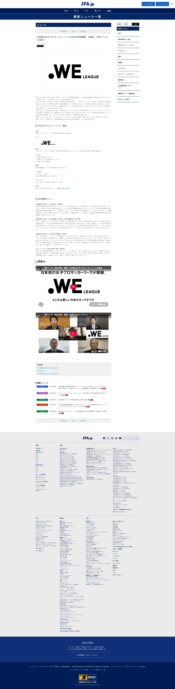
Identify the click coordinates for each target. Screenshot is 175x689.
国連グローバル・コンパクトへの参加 (94, 571)
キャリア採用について (97, 669)
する (87, 11)
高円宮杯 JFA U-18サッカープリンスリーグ (96, 453)
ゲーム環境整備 (89, 538)
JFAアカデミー (89, 539)
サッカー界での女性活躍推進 (92, 552)
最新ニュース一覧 (88, 16)
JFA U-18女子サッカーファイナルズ (121, 456)
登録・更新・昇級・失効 (65, 554)
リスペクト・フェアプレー (126, 74)
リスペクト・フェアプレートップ (67, 590)
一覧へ (73, 31)
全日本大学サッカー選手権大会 (67, 470)
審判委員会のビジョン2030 (66, 522)
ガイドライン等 (63, 566)
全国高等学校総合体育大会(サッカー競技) (95, 457)
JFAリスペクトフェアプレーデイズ (68, 611)
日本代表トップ (39, 448)
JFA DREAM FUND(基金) (65, 628)
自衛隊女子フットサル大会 (119, 490)
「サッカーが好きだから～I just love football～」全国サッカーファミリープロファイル (46, 543)
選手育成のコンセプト (91, 522)
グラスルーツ (122, 51)
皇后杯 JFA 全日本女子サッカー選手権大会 (122, 450)
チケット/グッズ (162, 4)
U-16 (37, 461)
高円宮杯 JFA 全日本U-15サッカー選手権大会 (96, 467)
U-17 (37, 459)
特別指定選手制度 (90, 536)
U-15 (37, 462)
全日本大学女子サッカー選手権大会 (121, 454)
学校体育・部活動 (40, 538)
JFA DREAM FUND (117, 543)
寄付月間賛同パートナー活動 (92, 572)
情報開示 (115, 532)
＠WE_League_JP (62, 188)
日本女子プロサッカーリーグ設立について (48, 373)
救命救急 (62, 573)
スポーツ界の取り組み (65, 610)
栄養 (61, 581)
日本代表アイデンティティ (42, 489)
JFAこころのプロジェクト (92, 557)
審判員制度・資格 (64, 527)
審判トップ (62, 521)
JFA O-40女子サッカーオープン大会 (121, 453)
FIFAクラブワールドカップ (66, 486)
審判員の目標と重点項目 (65, 535)
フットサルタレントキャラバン (93, 535)
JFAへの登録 (148, 4)
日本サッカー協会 (123, 99)
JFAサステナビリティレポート (93, 569)
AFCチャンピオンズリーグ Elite (67, 457)
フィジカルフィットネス (65, 560)
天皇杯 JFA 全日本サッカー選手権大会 (68, 453)
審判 (119, 57)
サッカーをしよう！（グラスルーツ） (44, 521)
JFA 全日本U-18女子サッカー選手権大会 (122, 457)
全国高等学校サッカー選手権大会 (93, 456)
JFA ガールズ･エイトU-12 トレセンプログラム (96, 532)
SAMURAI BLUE (39, 452)
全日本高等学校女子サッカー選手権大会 (122, 463)
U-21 (37, 455)
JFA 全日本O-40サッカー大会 (119, 476)
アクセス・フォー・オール (119, 539)
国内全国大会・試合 (124, 39)
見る (76, 11)
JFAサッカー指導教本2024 (66, 550)
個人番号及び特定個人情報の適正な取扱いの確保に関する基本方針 (90, 666)
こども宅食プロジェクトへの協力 (93, 568)
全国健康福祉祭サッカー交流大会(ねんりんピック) (124, 483)
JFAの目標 (115, 526)
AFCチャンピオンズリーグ (66, 455)
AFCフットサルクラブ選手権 (119, 500)
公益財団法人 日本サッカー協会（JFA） (48, 367)
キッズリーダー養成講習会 (42, 536)
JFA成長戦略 (115, 527)
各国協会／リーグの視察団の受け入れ (94, 584)
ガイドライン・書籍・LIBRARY (67, 587)
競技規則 (62, 532)
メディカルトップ (64, 569)
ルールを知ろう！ (117, 507)
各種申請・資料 (63, 556)
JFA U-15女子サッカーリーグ (119, 462)
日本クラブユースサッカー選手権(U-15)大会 (96, 472)
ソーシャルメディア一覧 (131, 438)
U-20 (37, 467)
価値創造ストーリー (117, 535)
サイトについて (34, 666)
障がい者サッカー (40, 539)
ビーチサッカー (39, 483)
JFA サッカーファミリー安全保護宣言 (68, 593)
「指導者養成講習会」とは (66, 542)
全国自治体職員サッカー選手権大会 (68, 466)
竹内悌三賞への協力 (90, 559)
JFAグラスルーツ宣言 (40, 522)
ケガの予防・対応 (64, 583)
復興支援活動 (89, 566)
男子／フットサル (40, 476)
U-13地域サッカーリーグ (92, 470)
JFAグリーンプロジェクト (92, 549)
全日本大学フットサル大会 (119, 491)
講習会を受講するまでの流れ (66, 543)
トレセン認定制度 (90, 524)
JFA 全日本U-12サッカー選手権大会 (94, 479)
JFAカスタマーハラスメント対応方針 (135, 666)
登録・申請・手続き (117, 530)
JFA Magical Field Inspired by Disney (44, 526)
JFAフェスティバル (40, 541)
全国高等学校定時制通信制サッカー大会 (95, 459)
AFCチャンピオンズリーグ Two (67, 458)
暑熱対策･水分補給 (64, 572)
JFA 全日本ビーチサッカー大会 (120, 504)
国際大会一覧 (63, 450)
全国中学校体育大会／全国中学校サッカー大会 (96, 469)
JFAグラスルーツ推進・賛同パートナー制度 (46, 546)
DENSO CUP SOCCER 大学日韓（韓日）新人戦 (71, 478)
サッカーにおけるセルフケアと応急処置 (69, 584)
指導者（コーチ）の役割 (65, 539)
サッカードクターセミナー (66, 575)
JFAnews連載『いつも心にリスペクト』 (69, 605)
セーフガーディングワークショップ (68, 617)
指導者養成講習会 (64, 545)
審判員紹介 (62, 529)
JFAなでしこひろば (40, 527)
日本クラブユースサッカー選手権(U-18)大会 (96, 460)
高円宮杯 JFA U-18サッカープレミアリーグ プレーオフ (98, 454)
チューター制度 (63, 557)
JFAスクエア (38, 533)
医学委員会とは (63, 586)
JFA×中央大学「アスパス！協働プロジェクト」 (96, 555)
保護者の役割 (63, 604)
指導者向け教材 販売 (64, 551)
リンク (114, 572)
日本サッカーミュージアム (126, 45)
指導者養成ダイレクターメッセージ (68, 540)
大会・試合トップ (64, 448)
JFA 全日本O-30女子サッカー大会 (120, 451)
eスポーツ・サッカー (40, 487)
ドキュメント (116, 558)
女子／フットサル (40, 479)
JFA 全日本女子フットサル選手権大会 (121, 488)
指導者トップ (63, 537)
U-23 (37, 453)
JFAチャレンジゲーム (40, 529)
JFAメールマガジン (117, 574)
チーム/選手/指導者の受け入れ (93, 583)
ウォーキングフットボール (42, 532)
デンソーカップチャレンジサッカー (68, 475)
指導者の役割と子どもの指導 (66, 602)
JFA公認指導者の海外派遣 (66, 563)
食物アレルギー (63, 580)
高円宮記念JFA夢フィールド (92, 542)
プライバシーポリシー (117, 666)
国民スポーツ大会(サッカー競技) (67, 460)
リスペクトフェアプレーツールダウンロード (70, 621)
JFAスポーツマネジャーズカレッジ (94, 562)
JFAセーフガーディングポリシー (67, 594)
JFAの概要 (115, 524)
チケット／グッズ (117, 563)
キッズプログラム (40, 535)
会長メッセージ (116, 522)
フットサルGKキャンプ (91, 533)
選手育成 (121, 80)
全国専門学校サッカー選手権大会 (67, 484)
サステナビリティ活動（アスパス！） (121, 536)
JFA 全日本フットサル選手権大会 (120, 487)
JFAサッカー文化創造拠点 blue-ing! (121, 509)
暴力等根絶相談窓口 (64, 622)
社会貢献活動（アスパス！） (125, 87)
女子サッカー (41, 370)
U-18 (37, 458)
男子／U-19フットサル (41, 477)
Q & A (114, 570)
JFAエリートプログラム (91, 527)
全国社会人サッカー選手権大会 (67, 464)
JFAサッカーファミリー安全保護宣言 (94, 554)
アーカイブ (73, 669)
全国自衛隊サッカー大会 (65, 467)
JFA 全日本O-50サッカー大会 (119, 478)
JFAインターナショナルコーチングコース (69, 565)
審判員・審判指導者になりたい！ (67, 526)
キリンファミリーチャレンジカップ (44, 530)
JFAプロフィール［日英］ (118, 544)
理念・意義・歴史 (64, 553)
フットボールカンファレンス (66, 548)
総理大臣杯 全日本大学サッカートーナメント (70, 472)
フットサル (115, 553)
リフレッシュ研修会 (64, 546)
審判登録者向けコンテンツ (66, 530)
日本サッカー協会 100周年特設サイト (121, 538)
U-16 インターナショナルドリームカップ (95, 463)
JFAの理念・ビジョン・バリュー (87, 655)
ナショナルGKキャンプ (91, 529)
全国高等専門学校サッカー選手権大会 (68, 481)
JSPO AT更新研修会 (64, 577)
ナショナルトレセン (90, 526)
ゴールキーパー (63, 559)
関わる (98, 11)
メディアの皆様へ (84, 669)
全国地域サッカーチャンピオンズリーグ (69, 461)
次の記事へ (83, 31)
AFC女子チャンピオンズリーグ (120, 470)
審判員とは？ (63, 524)
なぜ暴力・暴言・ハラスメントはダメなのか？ (70, 601)
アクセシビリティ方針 (46, 666)
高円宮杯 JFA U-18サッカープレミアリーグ (96, 451)
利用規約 (56, 666)
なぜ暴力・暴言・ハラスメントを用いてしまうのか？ (72, 599)
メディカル (121, 68)
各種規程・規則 (116, 529)
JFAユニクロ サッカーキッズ (42, 524)
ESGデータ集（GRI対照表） (119, 533)
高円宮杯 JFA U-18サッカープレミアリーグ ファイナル (98, 450)
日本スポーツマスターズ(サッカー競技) (69, 469)
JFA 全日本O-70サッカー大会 (119, 481)
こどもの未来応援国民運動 (92, 560)
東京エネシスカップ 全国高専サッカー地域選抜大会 (71, 483)
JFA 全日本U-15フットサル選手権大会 (121, 494)
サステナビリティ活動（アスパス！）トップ (96, 548)
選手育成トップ (89, 521)
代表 (66, 11)
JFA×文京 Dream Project (118, 541)
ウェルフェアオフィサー (65, 613)
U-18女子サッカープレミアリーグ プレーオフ (123, 459)
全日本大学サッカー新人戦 (66, 474)
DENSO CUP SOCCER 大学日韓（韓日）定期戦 (71, 477)
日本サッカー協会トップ (118, 521)
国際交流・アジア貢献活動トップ (93, 575)
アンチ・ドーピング (64, 578)
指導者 (120, 62)
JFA (87, 518)
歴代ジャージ (39, 491)
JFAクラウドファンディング (66, 626)
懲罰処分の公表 (63, 624)
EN (172, 4)
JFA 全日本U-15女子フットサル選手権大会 (122, 496)
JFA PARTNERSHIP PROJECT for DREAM (69, 631)
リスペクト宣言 (63, 591)
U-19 (37, 456)
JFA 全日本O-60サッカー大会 (119, 480)
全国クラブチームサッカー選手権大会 (68, 463)
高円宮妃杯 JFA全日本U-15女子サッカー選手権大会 (124, 460)
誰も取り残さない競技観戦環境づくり (94, 551)
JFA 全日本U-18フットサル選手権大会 (121, 493)
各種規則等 (115, 567)
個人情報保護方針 (65, 666)
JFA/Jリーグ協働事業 (91, 544)
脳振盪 (61, 570)
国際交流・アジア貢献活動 (126, 93)
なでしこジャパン (40, 466)
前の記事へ (64, 31)
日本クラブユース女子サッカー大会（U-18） (123, 468)
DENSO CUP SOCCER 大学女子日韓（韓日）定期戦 (72, 480)
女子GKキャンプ (90, 530)
